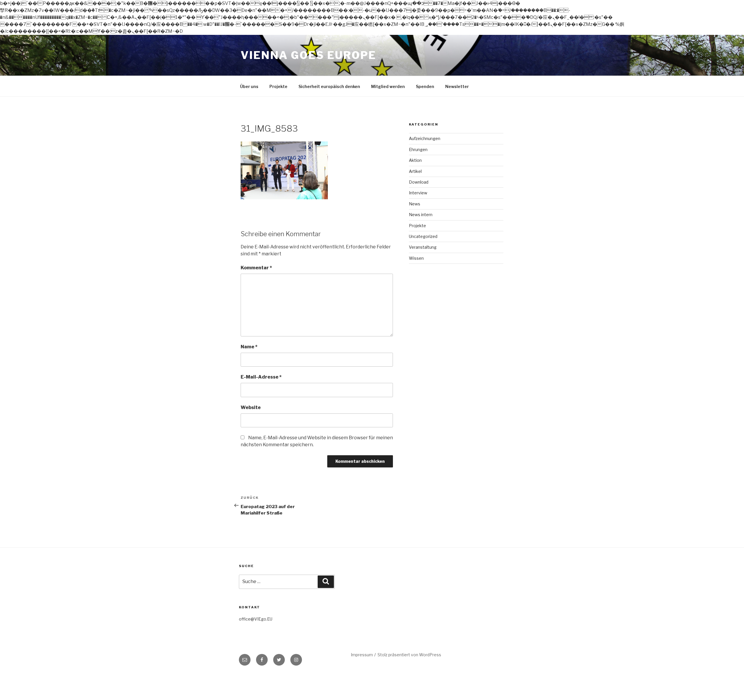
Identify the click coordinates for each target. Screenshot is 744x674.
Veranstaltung (423, 247)
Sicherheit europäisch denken (329, 86)
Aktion (415, 160)
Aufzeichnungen (424, 138)
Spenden (425, 86)
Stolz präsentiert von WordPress (409, 654)
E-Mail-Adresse (261, 377)
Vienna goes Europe (308, 55)
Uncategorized (423, 236)
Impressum (362, 654)
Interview (418, 192)
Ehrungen (418, 149)
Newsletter (457, 86)
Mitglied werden (388, 86)
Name (249, 346)
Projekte (278, 86)
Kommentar (256, 267)
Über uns (249, 86)
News (414, 203)
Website (251, 407)
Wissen (416, 258)
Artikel (415, 171)
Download (418, 182)
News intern (420, 214)
